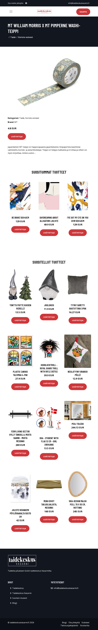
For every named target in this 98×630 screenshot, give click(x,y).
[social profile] (26, 3)
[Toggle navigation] (11, 11)
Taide (13, 37)
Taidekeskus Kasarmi (21, 593)
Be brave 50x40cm (20, 217)
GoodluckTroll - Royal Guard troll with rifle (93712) (49, 368)
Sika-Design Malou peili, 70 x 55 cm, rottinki (78, 504)
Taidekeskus (18, 588)
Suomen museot (19, 598)
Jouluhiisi (49, 305)
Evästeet (85, 622)
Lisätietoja (16, 136)
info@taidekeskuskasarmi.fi (78, 3)
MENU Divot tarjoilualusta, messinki (49, 504)
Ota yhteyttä (74, 622)
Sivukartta (84, 625)
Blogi (14, 603)
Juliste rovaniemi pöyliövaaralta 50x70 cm (20, 513)
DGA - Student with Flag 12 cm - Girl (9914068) (49, 441)
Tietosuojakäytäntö (69, 625)
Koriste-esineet (25, 37)
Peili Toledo (78, 423)
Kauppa (83, 12)
